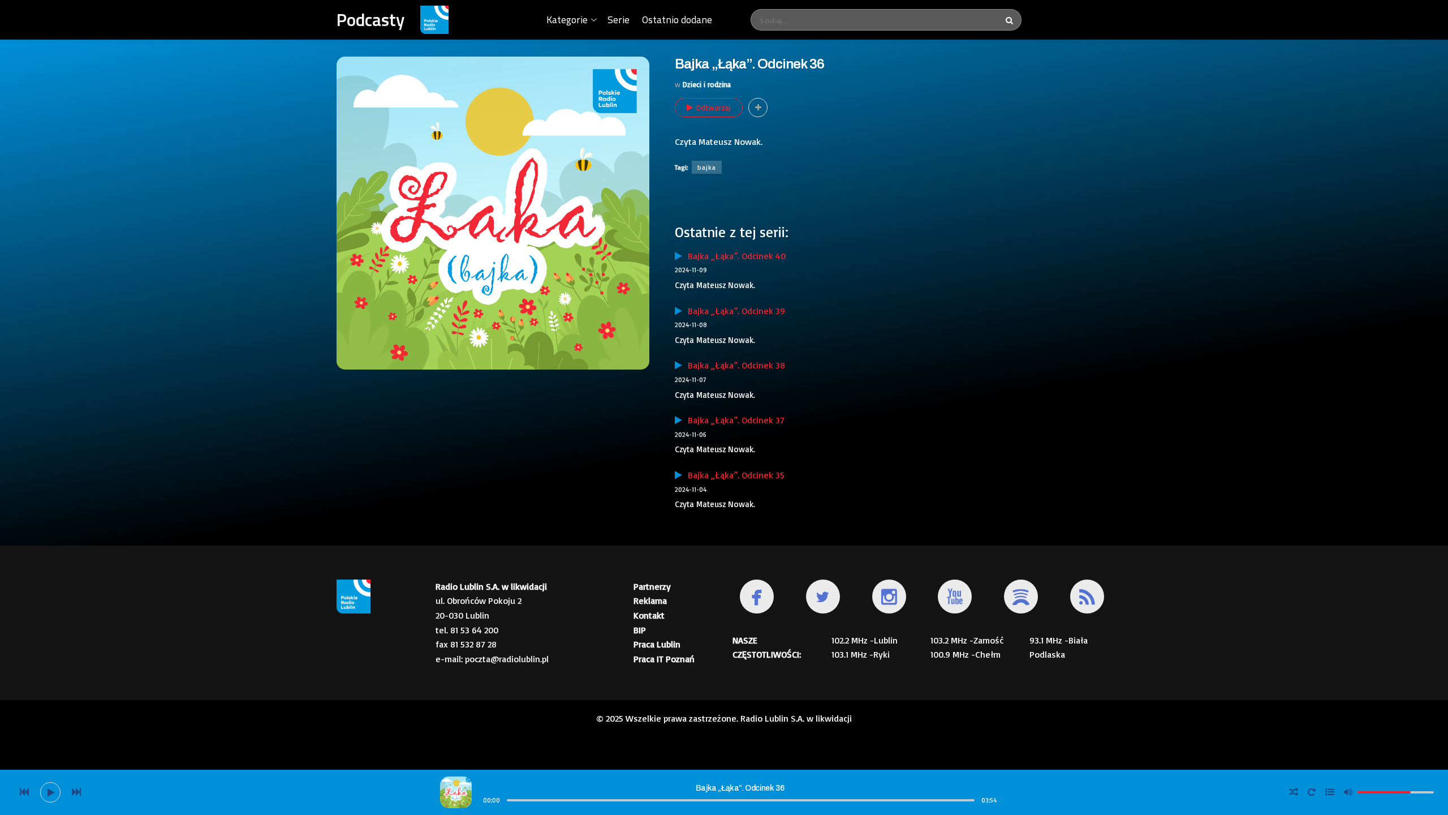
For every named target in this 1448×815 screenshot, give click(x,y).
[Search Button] (1011, 20)
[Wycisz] (1348, 791)
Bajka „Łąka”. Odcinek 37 (733, 420)
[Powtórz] (1312, 792)
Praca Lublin (657, 644)
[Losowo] (1294, 792)
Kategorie (567, 19)
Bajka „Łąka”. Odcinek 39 (733, 310)
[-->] (76, 792)
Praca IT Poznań (664, 658)
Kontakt (649, 615)
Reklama (650, 600)
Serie (618, 19)
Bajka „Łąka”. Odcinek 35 (733, 475)
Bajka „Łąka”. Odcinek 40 (734, 255)
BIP (640, 630)
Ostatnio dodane (677, 19)
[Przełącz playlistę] (1330, 792)
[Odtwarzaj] (50, 792)
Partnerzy (652, 586)
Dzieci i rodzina (707, 84)
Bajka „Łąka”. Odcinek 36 (740, 788)
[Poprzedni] (24, 792)
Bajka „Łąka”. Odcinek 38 (733, 365)
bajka (706, 167)
